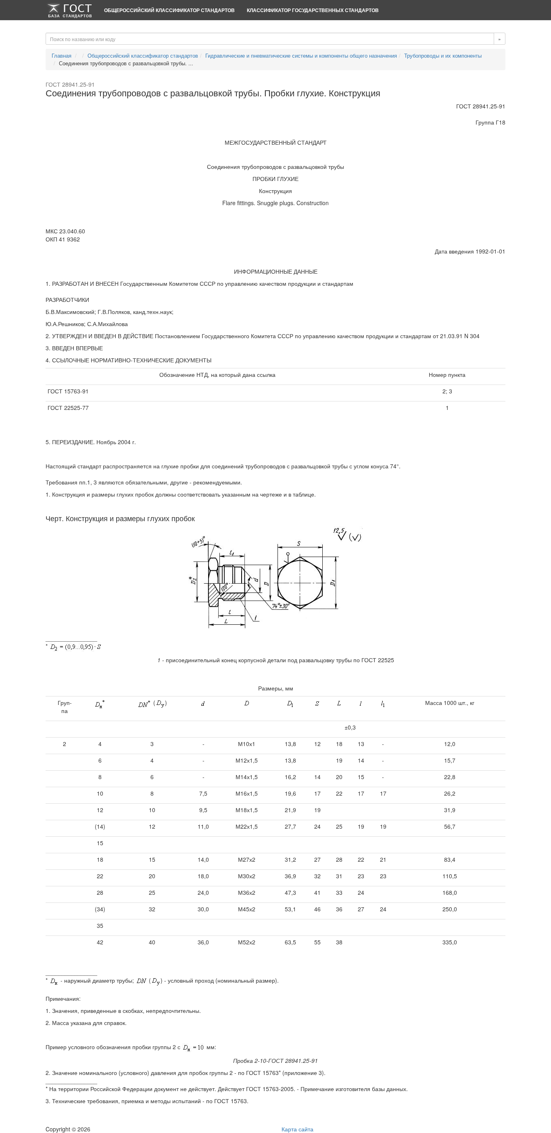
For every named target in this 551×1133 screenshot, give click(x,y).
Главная (61, 55)
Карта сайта (297, 1129)
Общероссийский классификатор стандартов (169, 10)
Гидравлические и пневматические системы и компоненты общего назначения (301, 55)
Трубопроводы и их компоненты (443, 55)
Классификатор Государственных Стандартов (313, 10)
